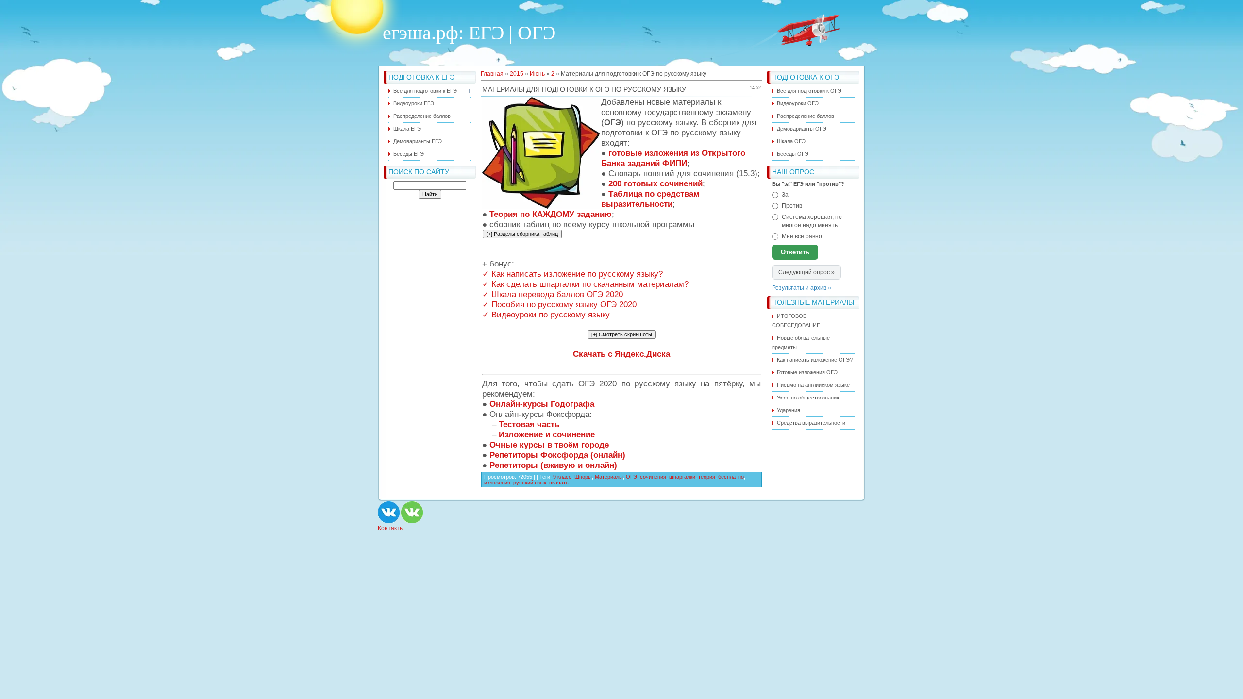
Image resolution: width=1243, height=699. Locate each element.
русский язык (529, 482)
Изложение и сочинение (547, 434)
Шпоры (583, 477)
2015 (516, 73)
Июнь (537, 73)
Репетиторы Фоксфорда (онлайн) (557, 455)
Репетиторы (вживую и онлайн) (553, 465)
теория (706, 477)
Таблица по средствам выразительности (650, 199)
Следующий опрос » (806, 272)
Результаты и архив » (801, 287)
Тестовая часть (529, 424)
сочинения (653, 477)
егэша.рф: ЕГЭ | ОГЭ (469, 33)
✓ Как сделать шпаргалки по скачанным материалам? (585, 284)
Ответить (795, 252)
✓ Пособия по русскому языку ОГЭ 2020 (559, 304)
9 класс (562, 477)
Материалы (609, 477)
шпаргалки (682, 477)
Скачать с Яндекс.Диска (621, 354)
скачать (559, 482)
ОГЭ (631, 477)
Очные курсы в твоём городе (549, 444)
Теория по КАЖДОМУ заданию (550, 214)
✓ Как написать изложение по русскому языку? (572, 274)
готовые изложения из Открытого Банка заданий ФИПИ (673, 158)
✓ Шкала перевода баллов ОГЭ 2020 (552, 294)
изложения (497, 482)
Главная (492, 73)
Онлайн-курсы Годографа (541, 404)
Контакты (391, 528)
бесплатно (731, 477)
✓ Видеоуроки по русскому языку (546, 314)
